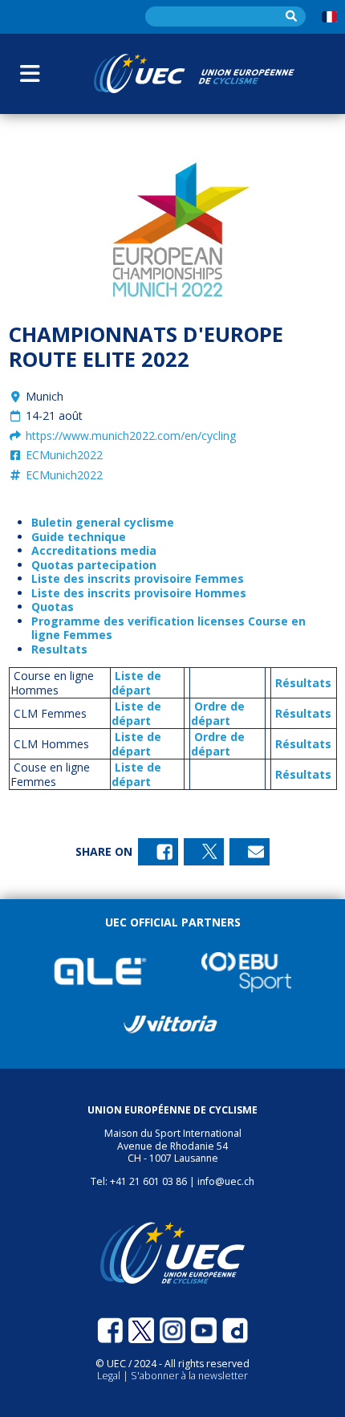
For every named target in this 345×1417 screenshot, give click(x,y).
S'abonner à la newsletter (189, 1375)
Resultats (59, 649)
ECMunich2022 (62, 454)
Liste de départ (136, 683)
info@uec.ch (225, 1181)
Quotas (52, 606)
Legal (110, 1375)
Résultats (303, 682)
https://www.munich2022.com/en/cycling (129, 435)
